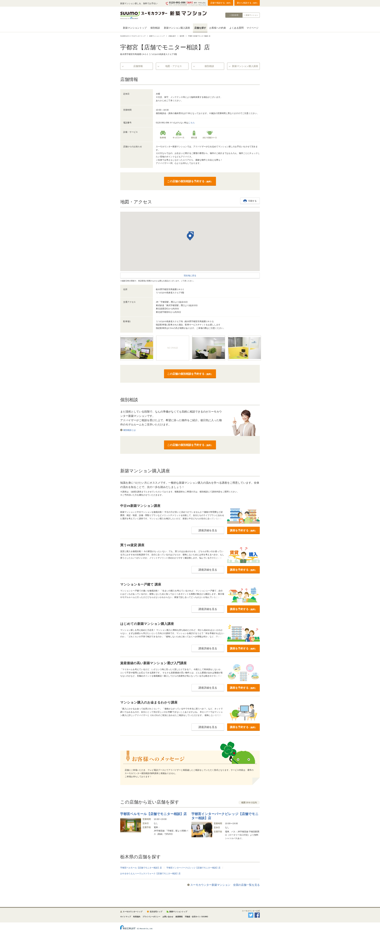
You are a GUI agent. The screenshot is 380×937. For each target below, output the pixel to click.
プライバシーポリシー (151, 917)
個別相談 (155, 28)
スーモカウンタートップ (132, 912)
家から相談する (248, 3)
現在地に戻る (190, 275)
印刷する (252, 201)
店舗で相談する (221, 3)
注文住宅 (234, 15)
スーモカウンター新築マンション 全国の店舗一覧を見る (225, 885)
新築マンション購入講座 (177, 28)
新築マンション (252, 15)
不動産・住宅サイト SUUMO (196, 917)
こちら (204, 5)
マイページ (252, 28)
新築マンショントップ (135, 28)
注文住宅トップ (156, 912)
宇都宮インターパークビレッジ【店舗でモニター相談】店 (193, 868)
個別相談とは (129, 430)
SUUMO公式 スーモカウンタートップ (132, 36)
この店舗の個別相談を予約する (190, 181)
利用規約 (136, 917)
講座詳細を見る (207, 530)
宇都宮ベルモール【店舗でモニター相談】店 (141, 868)
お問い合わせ (168, 917)
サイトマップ (125, 917)
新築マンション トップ (157, 36)
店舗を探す (200, 28)
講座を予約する (243, 530)
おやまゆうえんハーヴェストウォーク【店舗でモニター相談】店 (150, 873)
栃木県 (182, 36)
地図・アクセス (173, 66)
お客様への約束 (217, 28)
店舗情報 (138, 66)
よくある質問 (236, 28)
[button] (190, 237)
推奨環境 (179, 917)
